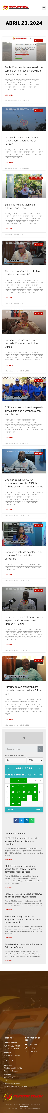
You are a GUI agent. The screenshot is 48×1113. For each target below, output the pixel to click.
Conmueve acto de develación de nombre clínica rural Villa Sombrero (23, 555)
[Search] (40, 749)
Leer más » (9, 95)
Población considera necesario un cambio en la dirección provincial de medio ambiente (24, 71)
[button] (44, 8)
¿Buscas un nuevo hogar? (24, 1108)
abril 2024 (24, 768)
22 (13, 798)
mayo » (39, 809)
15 (13, 792)
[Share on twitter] (21, 820)
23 (18, 798)
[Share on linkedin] (26, 820)
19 (35, 792)
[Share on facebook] (16, 820)
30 (18, 803)
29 (13, 803)
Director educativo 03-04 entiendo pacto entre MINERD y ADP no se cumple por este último (24, 483)
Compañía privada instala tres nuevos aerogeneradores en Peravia (21, 140)
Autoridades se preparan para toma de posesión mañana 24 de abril (23, 690)
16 (18, 792)
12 (35, 786)
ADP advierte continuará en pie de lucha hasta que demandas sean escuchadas (24, 411)
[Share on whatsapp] (31, 820)
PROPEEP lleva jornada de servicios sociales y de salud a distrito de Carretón (22, 841)
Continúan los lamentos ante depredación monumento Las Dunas (21, 343)
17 (24, 792)
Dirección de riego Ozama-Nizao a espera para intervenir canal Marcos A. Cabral (24, 620)
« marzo (10, 809)
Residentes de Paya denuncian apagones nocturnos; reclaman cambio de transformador (23, 919)
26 (35, 798)
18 (29, 792)
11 (29, 786)
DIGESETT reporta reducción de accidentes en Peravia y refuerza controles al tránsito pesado (20, 869)
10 (24, 786)
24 (24, 798)
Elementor (24, 1106)
